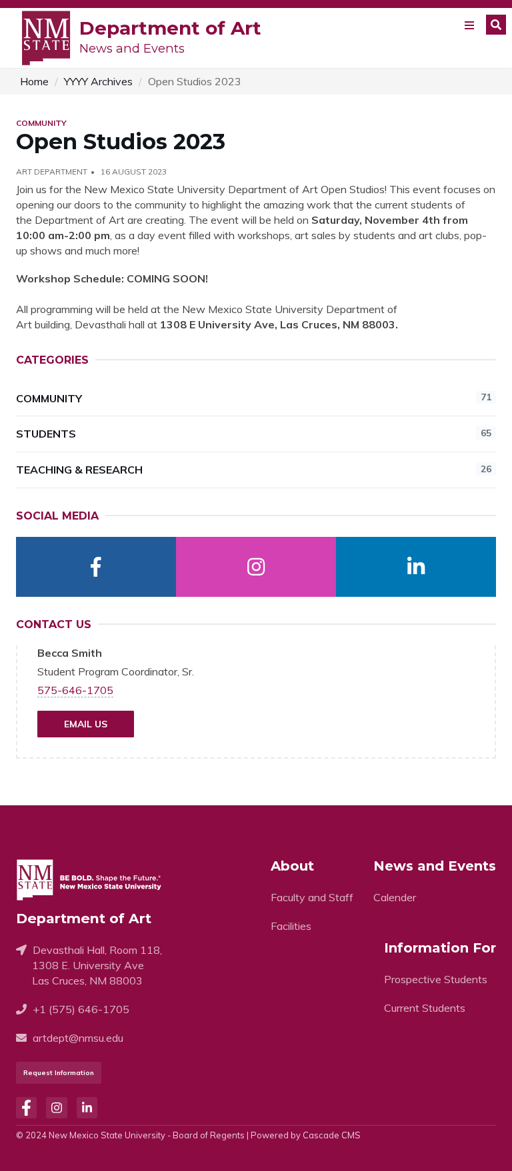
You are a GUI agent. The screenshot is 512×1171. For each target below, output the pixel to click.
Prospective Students (435, 979)
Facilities (291, 926)
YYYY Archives (98, 81)
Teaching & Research (253, 469)
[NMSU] (46, 36)
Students (253, 433)
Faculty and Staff (312, 897)
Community (253, 397)
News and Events (132, 49)
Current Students (424, 1007)
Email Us (85, 724)
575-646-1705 (75, 690)
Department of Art (170, 28)
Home (34, 81)
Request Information (58, 1072)
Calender (394, 897)
